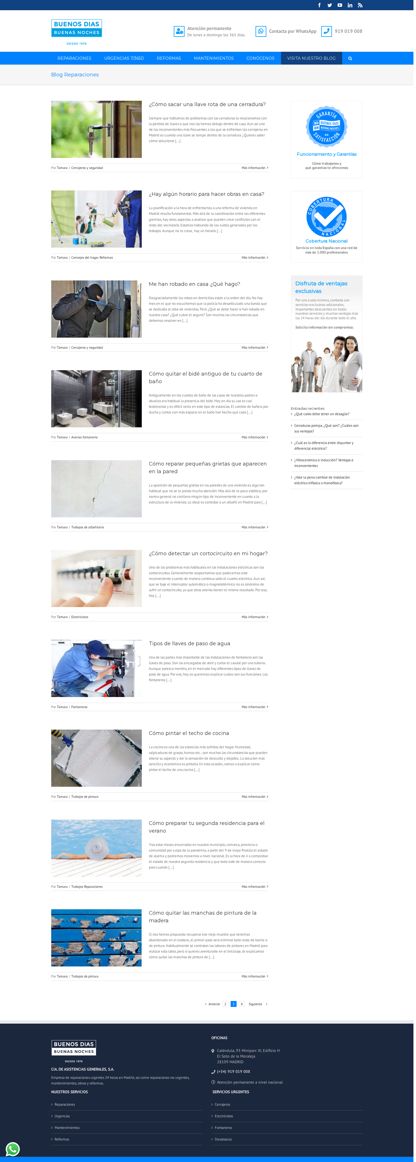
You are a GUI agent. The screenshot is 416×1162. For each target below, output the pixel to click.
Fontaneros (79, 707)
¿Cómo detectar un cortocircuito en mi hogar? (208, 553)
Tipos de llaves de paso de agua (189, 643)
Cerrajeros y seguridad (87, 168)
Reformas (106, 257)
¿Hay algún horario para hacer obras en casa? (206, 194)
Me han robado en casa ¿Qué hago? (194, 284)
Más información (253, 168)
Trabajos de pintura (84, 796)
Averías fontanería (84, 437)
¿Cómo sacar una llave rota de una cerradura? (207, 104)
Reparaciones (65, 1104)
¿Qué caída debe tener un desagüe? (321, 413)
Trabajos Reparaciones (87, 886)
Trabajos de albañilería (87, 527)
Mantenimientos (67, 1127)
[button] (350, 58)
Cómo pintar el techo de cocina (189, 733)
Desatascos (223, 1139)
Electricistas (79, 617)
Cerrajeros (222, 1104)
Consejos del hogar (84, 257)
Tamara (62, 168)
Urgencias (62, 1116)
